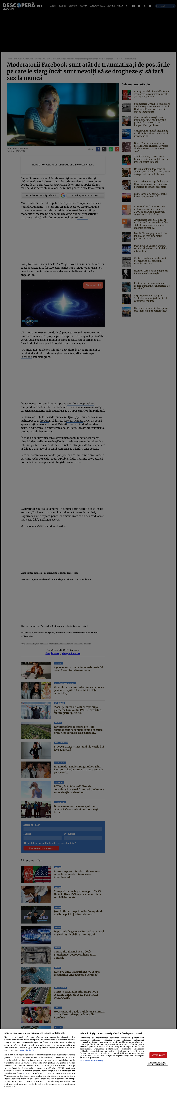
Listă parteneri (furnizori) (91, 1060)
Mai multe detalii (26, 1050)
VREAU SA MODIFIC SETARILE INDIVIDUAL (157, 1063)
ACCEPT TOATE (158, 1055)
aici (24, 1073)
